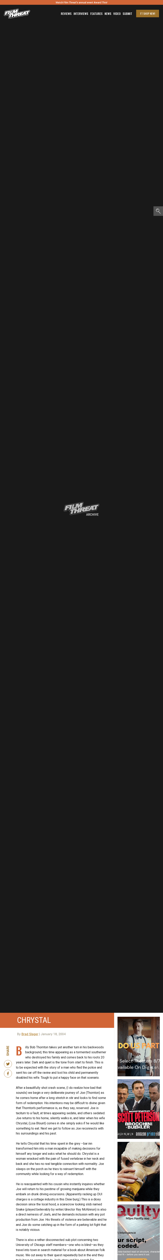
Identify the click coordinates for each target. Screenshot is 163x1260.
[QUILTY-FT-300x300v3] (138, 1206)
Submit (127, 13)
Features (96, 13)
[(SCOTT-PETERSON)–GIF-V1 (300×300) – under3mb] (138, 1080)
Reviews (66, 13)
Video (117, 13)
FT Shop (147, 13)
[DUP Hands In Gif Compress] (138, 1018)
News (108, 13)
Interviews (81, 13)
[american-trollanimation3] (138, 1143)
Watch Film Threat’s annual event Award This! (81, 2)
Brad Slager (29, 1034)
